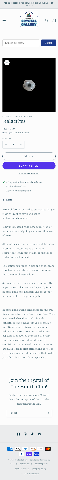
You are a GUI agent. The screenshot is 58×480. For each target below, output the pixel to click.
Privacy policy (41, 464)
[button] (4, 20)
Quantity (6, 138)
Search (49, 43)
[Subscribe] (48, 413)
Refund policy (26, 464)
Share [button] (9, 199)
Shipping (6, 133)
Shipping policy (39, 469)
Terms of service (22, 469)
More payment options (29, 173)
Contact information (30, 474)
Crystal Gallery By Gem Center (27, 460)
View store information (18, 190)
